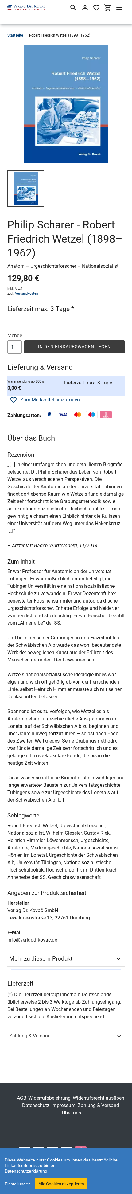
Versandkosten (26, 293)
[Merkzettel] (96, 7)
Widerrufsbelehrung (49, 1098)
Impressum (63, 1105)
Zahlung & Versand (30, 1036)
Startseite (15, 35)
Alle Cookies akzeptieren (61, 1183)
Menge (14, 335)
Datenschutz (35, 1105)
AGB (21, 1098)
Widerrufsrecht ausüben (98, 1098)
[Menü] (119, 7)
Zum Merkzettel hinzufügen (50, 400)
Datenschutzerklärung (26, 1171)
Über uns (71, 1113)
